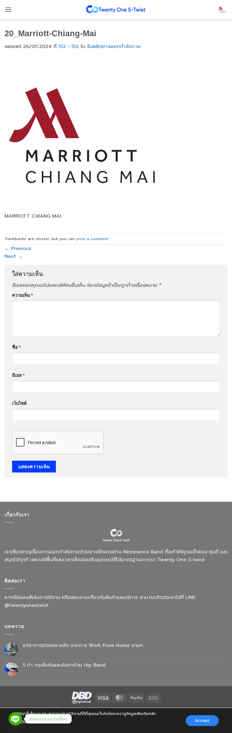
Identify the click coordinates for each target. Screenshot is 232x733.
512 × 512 (68, 46)
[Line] (15, 718)
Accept (202, 720)
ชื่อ (16, 347)
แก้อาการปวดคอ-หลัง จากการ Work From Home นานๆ (83, 645)
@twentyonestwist (27, 605)
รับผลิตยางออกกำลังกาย (114, 46)
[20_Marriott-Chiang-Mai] (82, 135)
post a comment (92, 239)
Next (14, 256)
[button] (8, 9)
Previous (18, 248)
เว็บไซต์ (19, 403)
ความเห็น (22, 295)
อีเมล (18, 375)
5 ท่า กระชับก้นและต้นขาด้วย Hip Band (64, 665)
